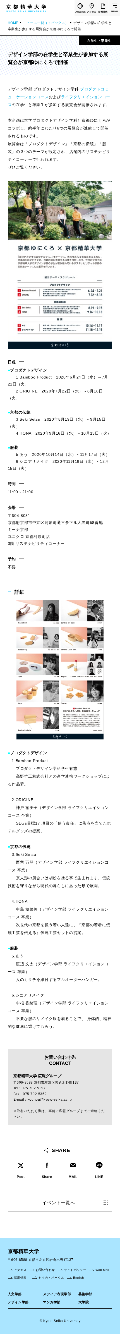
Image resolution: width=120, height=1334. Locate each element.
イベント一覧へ (58, 1202)
